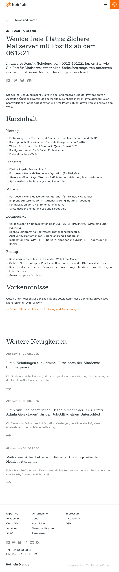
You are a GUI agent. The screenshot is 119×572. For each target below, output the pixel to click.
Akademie (12, 518)
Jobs (35, 518)
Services (11, 528)
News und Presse (26, 20)
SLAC (9, 533)
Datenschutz (73, 518)
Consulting (13, 523)
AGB (68, 523)
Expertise (12, 513)
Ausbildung (39, 523)
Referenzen (39, 533)
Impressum (72, 513)
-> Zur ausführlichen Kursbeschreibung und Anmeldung (41, 309)
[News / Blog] (38, 543)
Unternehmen (40, 513)
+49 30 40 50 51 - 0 (23, 550)
